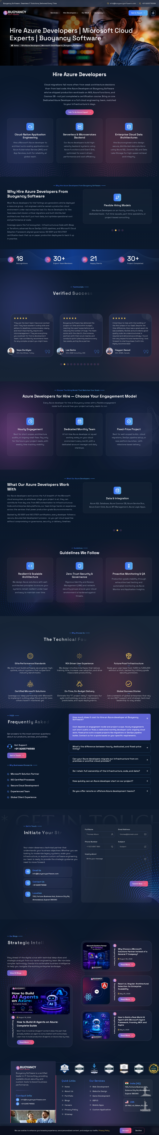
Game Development (101, 1096)
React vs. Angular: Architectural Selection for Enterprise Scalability (133, 986)
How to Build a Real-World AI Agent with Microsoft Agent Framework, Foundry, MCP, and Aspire (132, 1021)
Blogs (67, 1100)
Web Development (100, 1086)
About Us (69, 1091)
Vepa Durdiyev (24, 350)
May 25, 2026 (125, 994)
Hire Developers (69, 13)
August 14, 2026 (25, 1017)
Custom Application (101, 1109)
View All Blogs (15, 973)
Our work (85, 13)
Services (54, 13)
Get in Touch (136, 13)
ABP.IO (95, 1100)
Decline (138, 1130)
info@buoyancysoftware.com (123, 3)
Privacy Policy (104, 1130)
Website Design (99, 1091)
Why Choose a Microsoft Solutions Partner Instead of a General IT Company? (132, 951)
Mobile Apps (98, 1105)
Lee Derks (71, 350)
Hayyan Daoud (122, 350)
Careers (68, 1105)
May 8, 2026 (124, 1030)
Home (16, 45)
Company (99, 13)
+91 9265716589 (149, 3)
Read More (24, 1042)
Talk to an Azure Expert (78, 112)
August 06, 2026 (126, 959)
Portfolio (69, 1096)
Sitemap (68, 1114)
